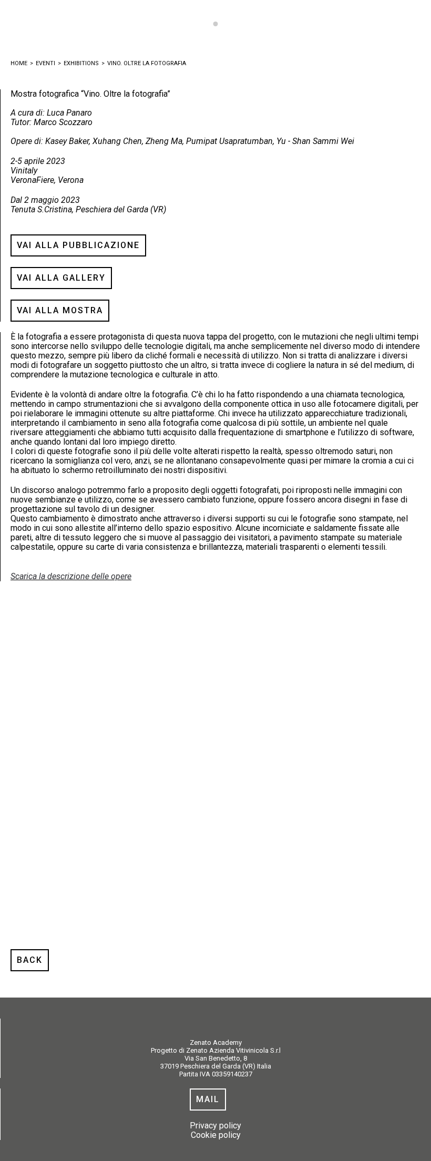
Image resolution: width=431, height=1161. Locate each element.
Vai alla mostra (60, 310)
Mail (208, 1099)
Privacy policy (215, 1126)
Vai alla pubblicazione (78, 245)
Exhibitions (81, 63)
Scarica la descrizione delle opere (71, 576)
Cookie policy (216, 1135)
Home (19, 63)
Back (30, 960)
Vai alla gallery (61, 278)
